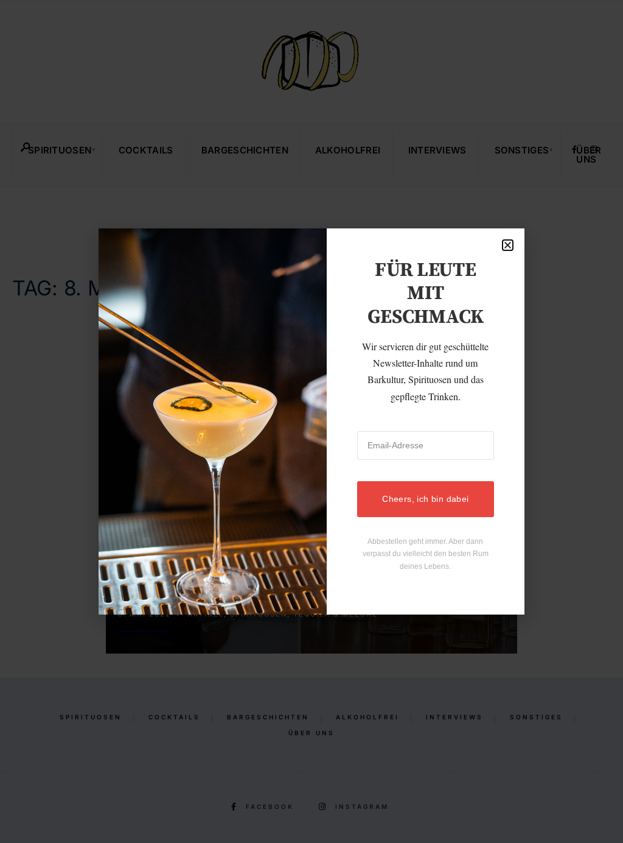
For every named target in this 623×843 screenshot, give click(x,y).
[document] (311, 421)
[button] (507, 245)
